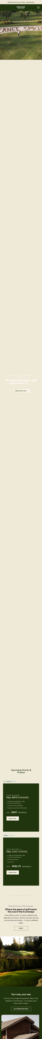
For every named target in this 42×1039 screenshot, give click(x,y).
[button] (38, 57)
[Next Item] (34, 1028)
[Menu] (38, 7)
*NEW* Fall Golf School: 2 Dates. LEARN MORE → (21, 2)
